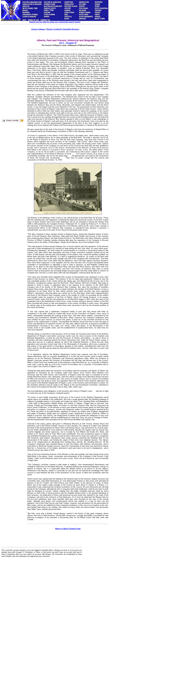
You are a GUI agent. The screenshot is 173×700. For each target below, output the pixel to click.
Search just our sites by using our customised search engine (54, 22)
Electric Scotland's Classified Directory (63, 29)
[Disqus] (41, 593)
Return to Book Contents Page (68, 529)
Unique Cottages (38, 29)
